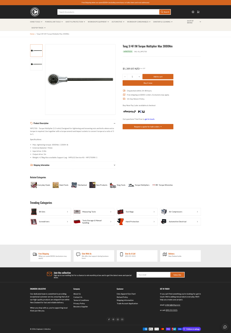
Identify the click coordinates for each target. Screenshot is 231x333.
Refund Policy (122, 297)
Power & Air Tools (53, 22)
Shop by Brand (190, 22)
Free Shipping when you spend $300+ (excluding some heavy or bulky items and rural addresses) (115, 2)
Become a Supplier (80, 306)
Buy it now (148, 83)
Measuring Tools (89, 212)
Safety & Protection (74, 22)
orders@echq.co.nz (172, 305)
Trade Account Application (127, 303)
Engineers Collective (43, 329)
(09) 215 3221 (171, 310)
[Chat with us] (225, 327)
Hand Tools (35, 22)
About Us (77, 294)
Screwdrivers (44, 221)
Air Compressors (175, 212)
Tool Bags (130, 212)
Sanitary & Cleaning (161, 22)
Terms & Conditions (81, 300)
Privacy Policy (79, 303)
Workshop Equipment (97, 22)
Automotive (117, 22)
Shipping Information (125, 300)
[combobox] (114, 12)
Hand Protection (132, 221)
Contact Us (77, 297)
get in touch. (150, 119)
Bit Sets (42, 212)
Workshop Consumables (137, 22)
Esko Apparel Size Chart (126, 294)
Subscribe (177, 275)
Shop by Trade (37, 28)
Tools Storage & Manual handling (92, 221)
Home (32, 34)
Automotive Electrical (177, 221)
